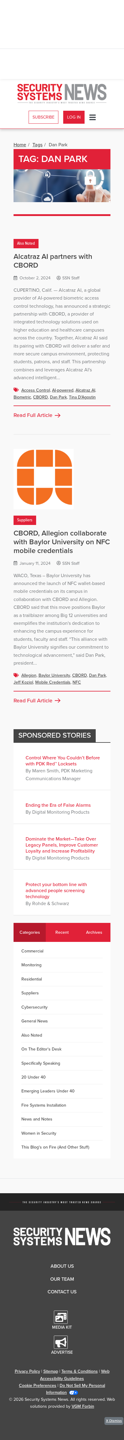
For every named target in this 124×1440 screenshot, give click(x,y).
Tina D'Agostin (82, 397)
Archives (94, 932)
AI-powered (62, 390)
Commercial (32, 951)
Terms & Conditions (79, 1371)
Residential (31, 979)
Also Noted (26, 243)
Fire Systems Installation (43, 1105)
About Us (62, 1266)
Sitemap (50, 1371)
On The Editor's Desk (41, 1049)
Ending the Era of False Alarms (58, 805)
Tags (37, 145)
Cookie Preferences (37, 1385)
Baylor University (54, 675)
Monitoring (31, 965)
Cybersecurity (34, 1007)
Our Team (62, 1279)
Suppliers (25, 520)
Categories (30, 932)
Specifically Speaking (40, 1063)
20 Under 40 (33, 1077)
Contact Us (62, 1292)
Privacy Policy (27, 1371)
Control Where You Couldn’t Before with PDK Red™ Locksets (63, 761)
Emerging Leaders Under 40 (48, 1091)
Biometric (22, 397)
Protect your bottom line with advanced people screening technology (56, 891)
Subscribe (43, 117)
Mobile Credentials (52, 682)
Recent (62, 932)
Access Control (35, 390)
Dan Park (58, 397)
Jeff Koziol (23, 682)
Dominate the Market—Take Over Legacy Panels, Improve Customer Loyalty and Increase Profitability (62, 845)
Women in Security (38, 1133)
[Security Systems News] (62, 93)
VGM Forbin (83, 1406)
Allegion (28, 675)
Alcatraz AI (85, 390)
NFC (77, 682)
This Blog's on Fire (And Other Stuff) (55, 1147)
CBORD (40, 397)
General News (34, 1021)
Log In (74, 117)
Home (20, 145)
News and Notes (36, 1119)
